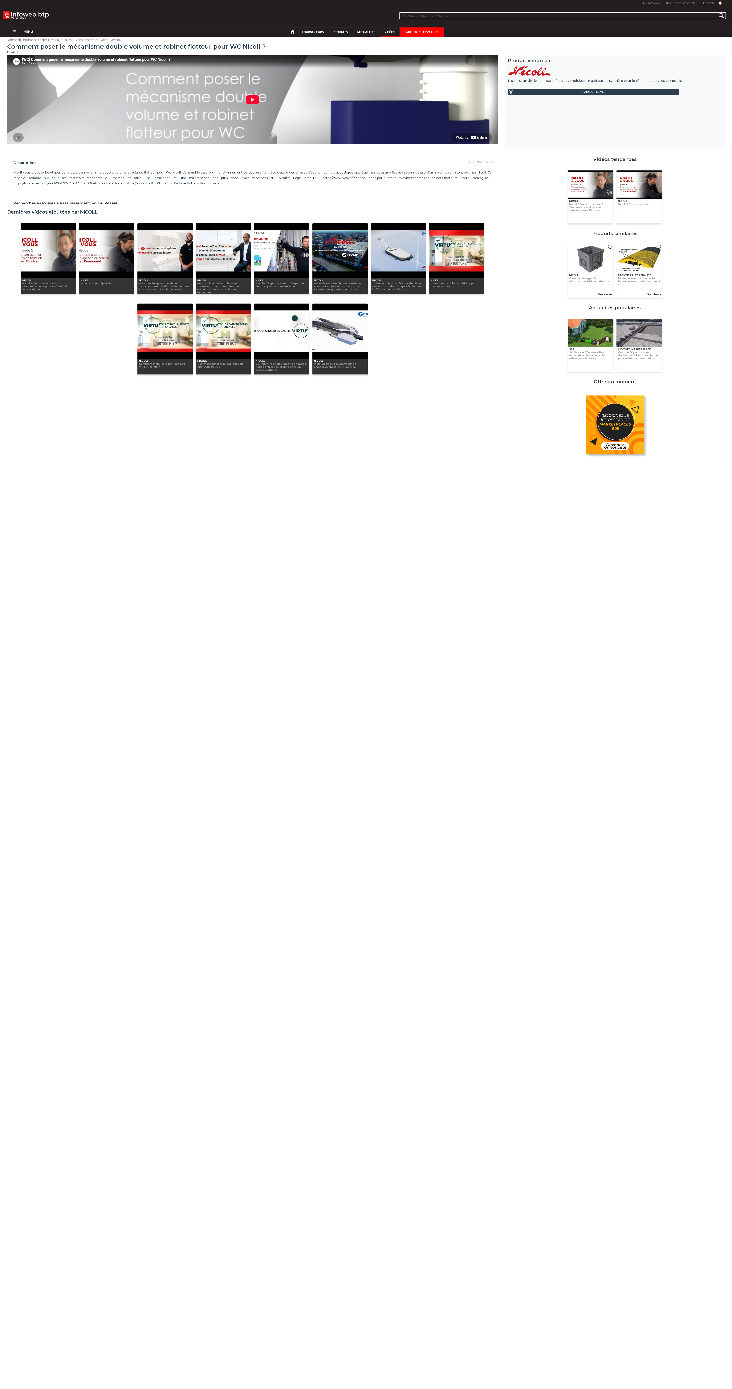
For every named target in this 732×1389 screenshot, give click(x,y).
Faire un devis (593, 92)
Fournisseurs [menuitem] (313, 32)
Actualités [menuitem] (366, 32)
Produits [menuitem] (340, 32)
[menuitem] (14, 32)
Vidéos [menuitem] (389, 32)
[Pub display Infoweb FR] (615, 425)
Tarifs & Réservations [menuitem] (421, 32)
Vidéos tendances (615, 159)
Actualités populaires (615, 307)
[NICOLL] (615, 71)
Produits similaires (615, 233)
